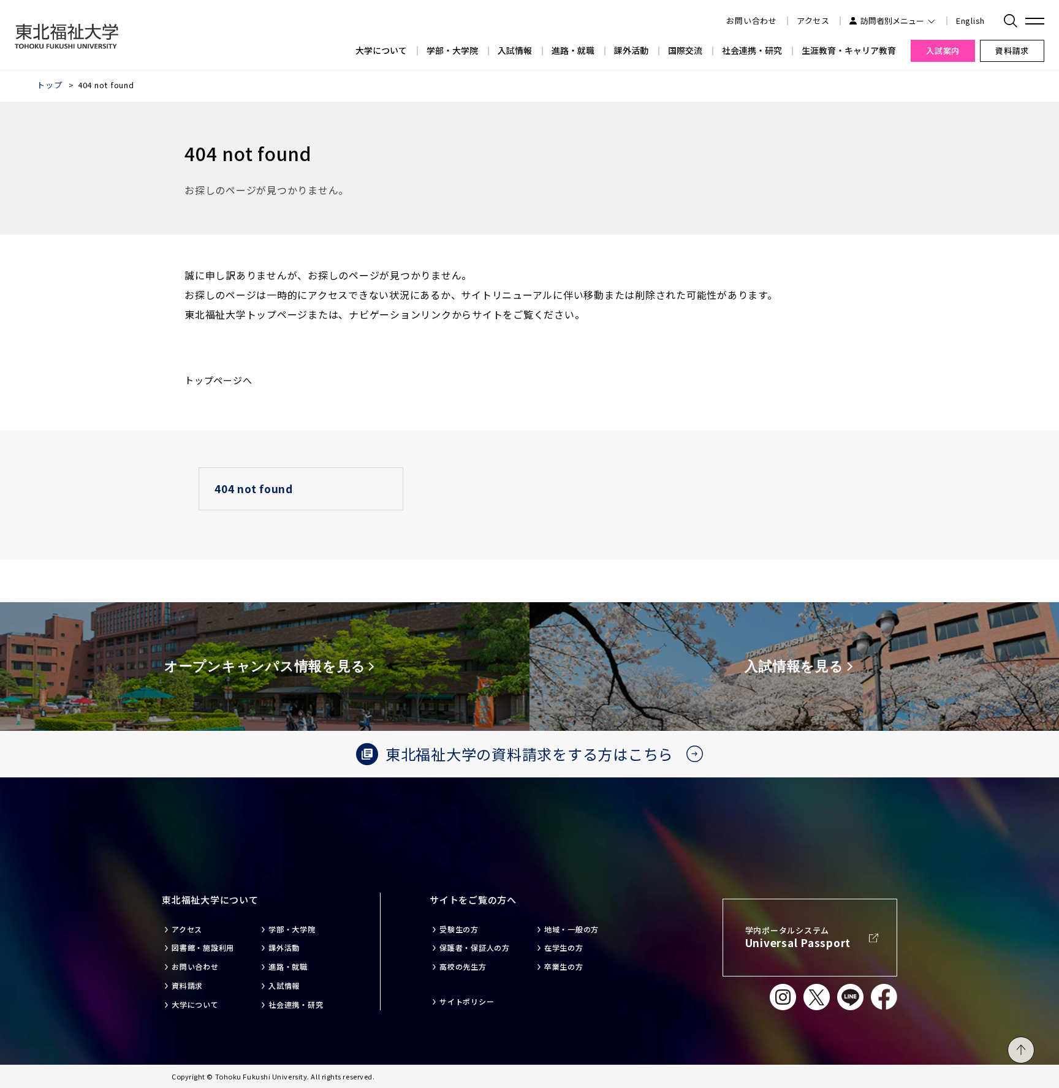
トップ (49, 85)
